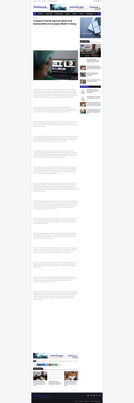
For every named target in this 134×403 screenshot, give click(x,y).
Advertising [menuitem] (89, 13)
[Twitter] (47, 365)
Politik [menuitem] (81, 13)
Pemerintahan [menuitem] (59, 13)
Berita (39, 18)
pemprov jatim (70, 361)
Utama (75, 361)
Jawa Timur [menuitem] (49, 13)
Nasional (55, 361)
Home (34, 1)
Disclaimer (44, 1)
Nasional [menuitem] (40, 13)
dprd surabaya (44, 361)
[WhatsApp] (53, 365)
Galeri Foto (50, 361)
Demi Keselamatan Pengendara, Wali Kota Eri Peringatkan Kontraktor (55, 383)
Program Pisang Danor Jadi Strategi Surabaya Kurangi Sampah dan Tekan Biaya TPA (93, 111)
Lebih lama (74, 390)
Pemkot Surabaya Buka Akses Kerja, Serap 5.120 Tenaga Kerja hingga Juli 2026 (39, 383)
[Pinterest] (50, 365)
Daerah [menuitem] (74, 13)
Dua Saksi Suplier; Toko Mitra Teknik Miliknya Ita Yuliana (94, 97)
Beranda (35, 18)
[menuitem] (35, 14)
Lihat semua (75, 368)
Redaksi (38, 1)
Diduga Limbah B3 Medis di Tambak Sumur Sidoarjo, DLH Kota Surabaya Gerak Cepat (70, 383)
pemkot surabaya (62, 361)
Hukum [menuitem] (67, 13)
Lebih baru (36, 390)
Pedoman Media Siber (53, 1)
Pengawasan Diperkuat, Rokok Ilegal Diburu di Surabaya (93, 74)
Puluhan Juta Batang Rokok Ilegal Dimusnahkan (93, 80)
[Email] (56, 365)
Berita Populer (84, 86)
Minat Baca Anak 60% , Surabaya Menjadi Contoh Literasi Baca (93, 91)
